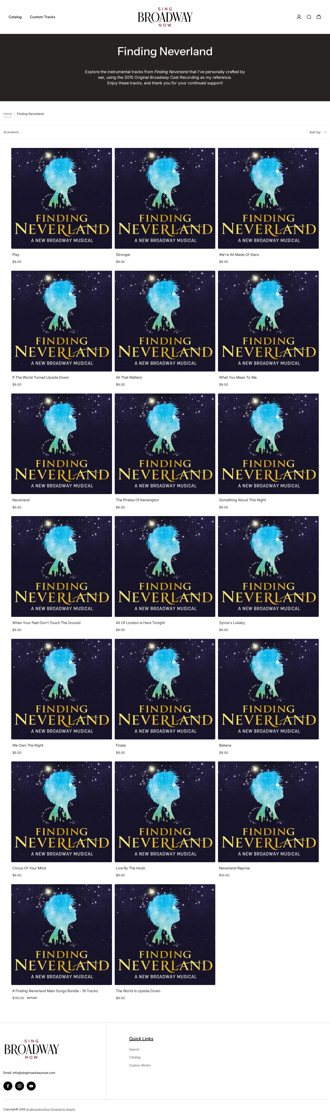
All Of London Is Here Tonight (140, 622)
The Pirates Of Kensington (137, 500)
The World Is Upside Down (138, 991)
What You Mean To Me (238, 377)
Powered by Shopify (63, 1109)
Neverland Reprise (234, 868)
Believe (225, 745)
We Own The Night (27, 745)
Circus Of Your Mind (29, 868)
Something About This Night (242, 500)
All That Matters (129, 377)
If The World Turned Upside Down (40, 377)
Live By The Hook (130, 868)
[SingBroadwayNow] (165, 17)
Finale (121, 745)
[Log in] (299, 16)
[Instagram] (19, 1086)
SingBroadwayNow (38, 1109)
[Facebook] (7, 1086)
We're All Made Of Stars (239, 254)
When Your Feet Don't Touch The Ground (46, 622)
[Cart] (318, 16)
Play (16, 254)
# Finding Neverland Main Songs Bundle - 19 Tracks (55, 991)
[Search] (308, 16)
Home (7, 114)
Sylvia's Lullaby (232, 622)
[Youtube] (31, 1086)
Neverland (21, 500)
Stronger (123, 254)
